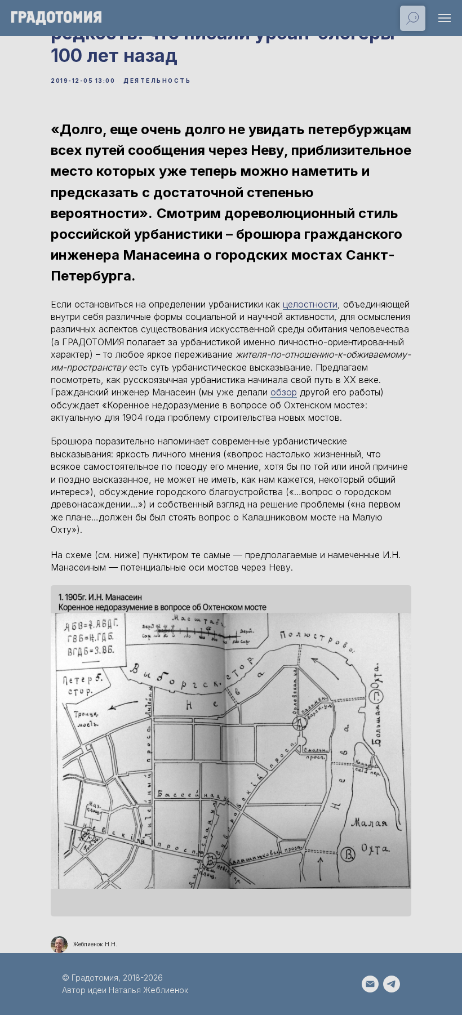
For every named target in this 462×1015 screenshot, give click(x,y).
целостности (310, 304)
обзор (283, 392)
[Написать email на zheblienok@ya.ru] (370, 984)
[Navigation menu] (444, 18)
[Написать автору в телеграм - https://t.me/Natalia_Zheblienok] (391, 984)
